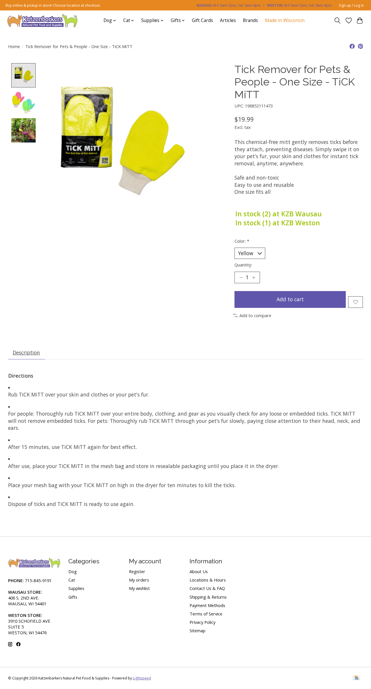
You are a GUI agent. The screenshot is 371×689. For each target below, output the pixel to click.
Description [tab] (26, 352)
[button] (185, 375)
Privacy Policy (202, 622)
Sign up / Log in (351, 5)
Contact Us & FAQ (207, 588)
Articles (228, 20)
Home (14, 46)
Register (137, 571)
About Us (199, 571)
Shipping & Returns (208, 597)
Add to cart (290, 299)
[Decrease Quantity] (241, 277)
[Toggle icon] (337, 20)
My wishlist (139, 588)
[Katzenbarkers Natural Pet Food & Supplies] (42, 20)
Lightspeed (142, 678)
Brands (250, 20)
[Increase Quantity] (254, 277)
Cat (71, 580)
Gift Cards (202, 20)
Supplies (76, 588)
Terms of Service (206, 614)
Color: (241, 241)
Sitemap (197, 630)
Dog (72, 571)
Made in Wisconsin (285, 20)
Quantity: (243, 265)
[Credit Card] (356, 678)
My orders (139, 580)
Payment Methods (207, 605)
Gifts (72, 597)
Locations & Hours (208, 580)
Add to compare (255, 315)
